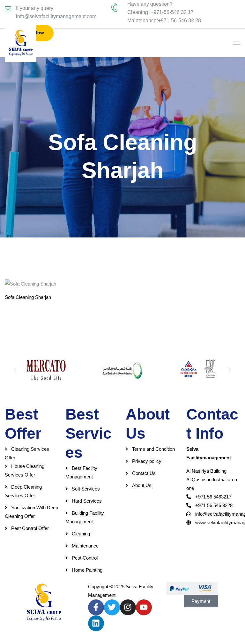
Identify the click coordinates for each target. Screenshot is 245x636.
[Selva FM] (20, 43)
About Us (142, 485)
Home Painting (87, 570)
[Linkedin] (96, 623)
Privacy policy (146, 461)
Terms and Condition (153, 449)
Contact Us (144, 473)
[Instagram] (128, 607)
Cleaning (81, 533)
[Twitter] (112, 607)
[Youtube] (144, 607)
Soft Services (86, 488)
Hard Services (87, 501)
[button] (15, 370)
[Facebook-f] (96, 607)
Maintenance (85, 545)
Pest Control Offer (30, 528)
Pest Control (85, 558)
